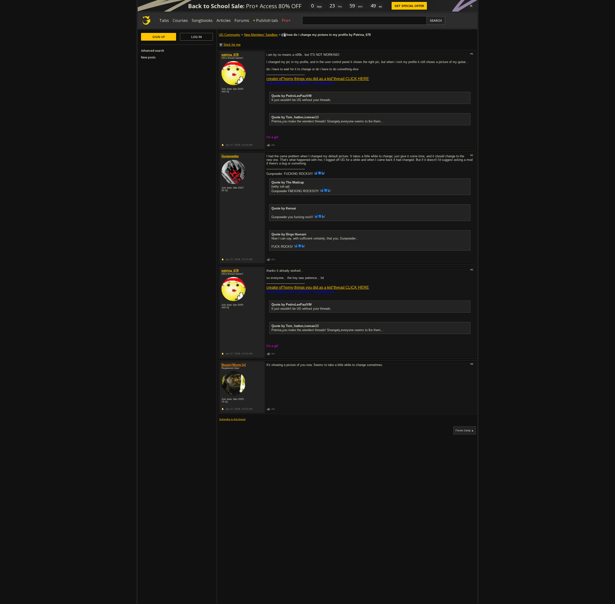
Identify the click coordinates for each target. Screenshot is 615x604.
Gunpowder (230, 156)
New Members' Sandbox (261, 35)
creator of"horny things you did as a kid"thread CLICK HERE (317, 79)
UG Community (229, 35)
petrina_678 (230, 55)
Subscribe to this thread (232, 419)
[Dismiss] (471, 6)
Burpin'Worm (231, 365)
